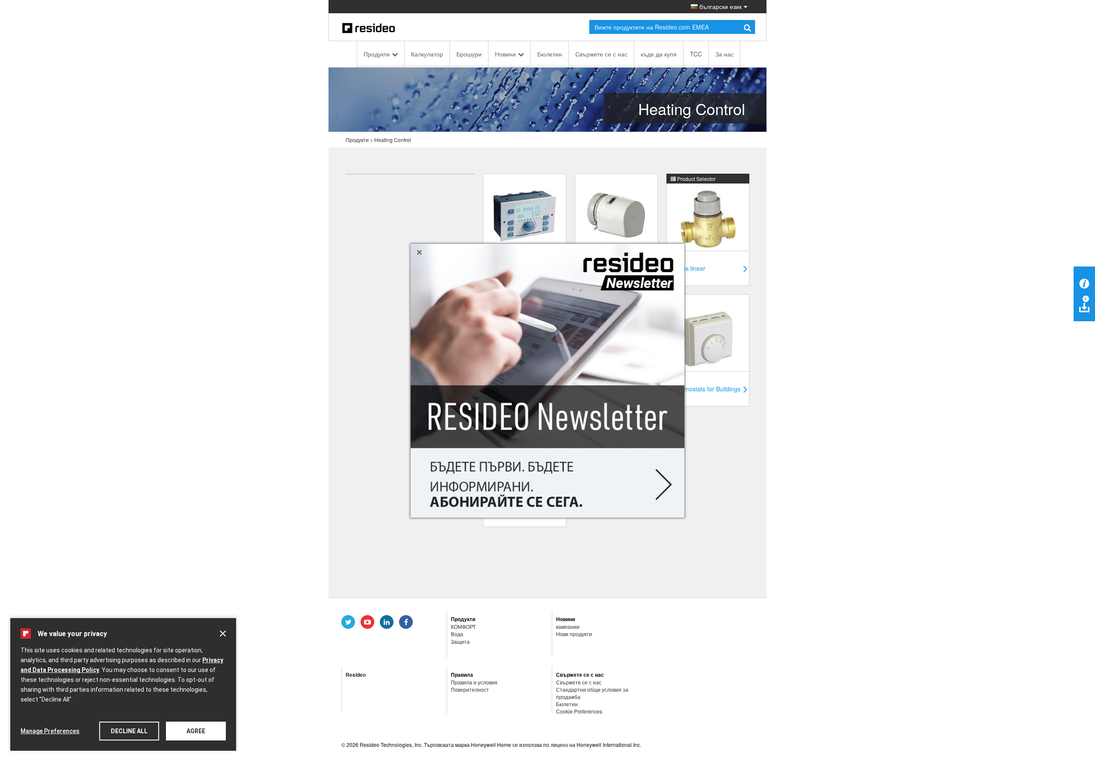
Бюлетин (549, 54)
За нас (724, 54)
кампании (568, 626)
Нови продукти (574, 633)
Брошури (469, 54)
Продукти (377, 54)
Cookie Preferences (579, 711)
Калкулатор (427, 54)
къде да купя (659, 54)
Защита (460, 641)
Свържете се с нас (601, 54)
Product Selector (696, 178)
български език (720, 6)
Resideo (356, 674)
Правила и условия (474, 682)
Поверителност (470, 689)
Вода (457, 633)
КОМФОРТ (463, 626)
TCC (696, 54)
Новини (505, 54)
